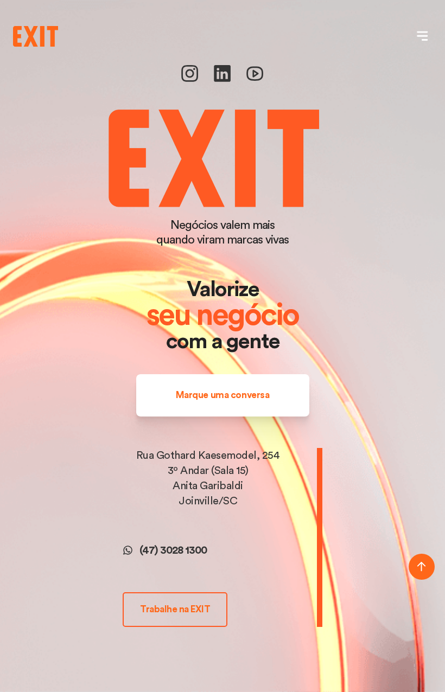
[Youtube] (254, 79)
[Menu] (422, 36)
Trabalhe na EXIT (175, 609)
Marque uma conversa (223, 395)
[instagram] (189, 79)
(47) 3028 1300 (173, 550)
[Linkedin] (222, 79)
